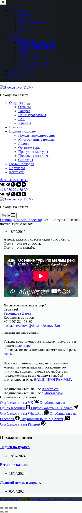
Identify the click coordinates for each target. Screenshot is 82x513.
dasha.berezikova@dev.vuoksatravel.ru (32, 326)
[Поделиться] (6, 508)
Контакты (16, 172)
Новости (16, 127)
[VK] (2, 185)
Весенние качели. (14, 465)
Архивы (24, 123)
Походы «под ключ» (34, 156)
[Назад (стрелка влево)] (2, 512)
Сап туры (25, 160)
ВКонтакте (50, 389)
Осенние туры (29, 147)
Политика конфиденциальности (57, 499)
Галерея (24, 111)
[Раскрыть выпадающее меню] (29, 104)
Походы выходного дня (36, 135)
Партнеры (17, 168)
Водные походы (21, 131)
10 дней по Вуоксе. (15, 447)
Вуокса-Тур (9, 499)
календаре (23, 345)
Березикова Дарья (17, 313)
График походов (21, 164)
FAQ (22, 119)
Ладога (23, 143)
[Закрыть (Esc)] (2, 508)
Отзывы (24, 107)
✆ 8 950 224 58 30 (14, 180)
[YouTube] (19, 185)
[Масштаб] (15, 508)
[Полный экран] (11, 508)
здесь (8, 354)
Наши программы (32, 115)
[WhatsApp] (13, 185)
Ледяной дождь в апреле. (20, 482)
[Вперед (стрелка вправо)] (6, 512)
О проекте (17, 103)
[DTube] (24, 185)
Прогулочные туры (33, 152)
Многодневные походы (36, 139)
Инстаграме (53, 393)
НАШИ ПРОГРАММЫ (52, 379)
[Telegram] (8, 185)
